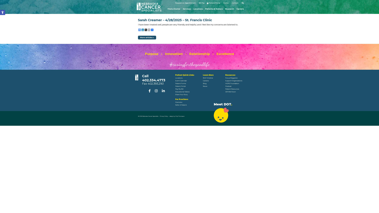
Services (187, 9)
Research (229, 9)
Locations (198, 9)
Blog (204, 83)
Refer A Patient (181, 105)
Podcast (228, 86)
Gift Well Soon (230, 92)
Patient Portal (214, 3)
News (205, 86)
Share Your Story (181, 94)
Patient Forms (180, 83)
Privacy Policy (164, 116)
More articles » (147, 37)
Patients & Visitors (214, 9)
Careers (240, 9)
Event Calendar (181, 81)
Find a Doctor (174, 9)
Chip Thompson (180, 116)
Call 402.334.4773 (153, 78)
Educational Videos (182, 92)
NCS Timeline (208, 78)
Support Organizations (233, 81)
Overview (178, 102)
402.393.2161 (156, 83)
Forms (226, 3)
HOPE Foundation (232, 83)
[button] (2, 12)
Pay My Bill (179, 89)
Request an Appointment (185, 3)
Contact (235, 3)
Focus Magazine (231, 78)
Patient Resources (232, 89)
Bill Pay (202, 3)
